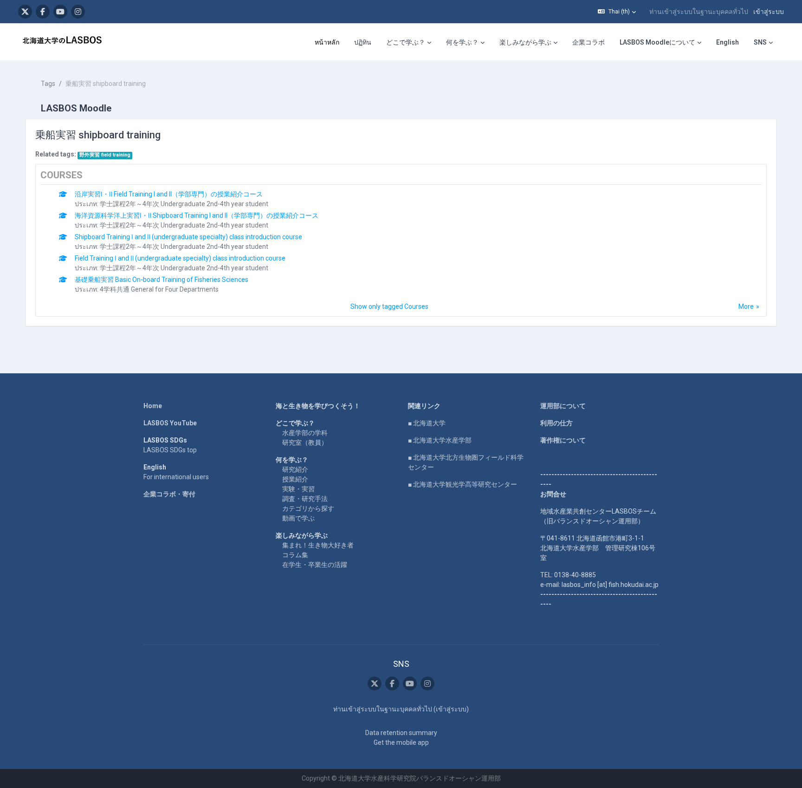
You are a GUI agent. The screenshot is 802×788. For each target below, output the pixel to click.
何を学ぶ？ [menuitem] (462, 42)
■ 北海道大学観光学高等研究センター (462, 484)
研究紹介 (295, 469)
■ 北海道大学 (427, 423)
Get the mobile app (401, 742)
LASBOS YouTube (170, 423)
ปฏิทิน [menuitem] (362, 42)
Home (152, 406)
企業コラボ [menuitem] (588, 42)
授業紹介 (295, 479)
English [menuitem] (727, 42)
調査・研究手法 (305, 498)
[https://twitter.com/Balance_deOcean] (25, 12)
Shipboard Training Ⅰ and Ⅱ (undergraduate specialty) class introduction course (188, 237)
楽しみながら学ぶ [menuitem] (525, 42)
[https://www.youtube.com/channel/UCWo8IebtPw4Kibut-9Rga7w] (60, 12)
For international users (176, 477)
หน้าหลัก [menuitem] (327, 42)
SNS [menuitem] (760, 42)
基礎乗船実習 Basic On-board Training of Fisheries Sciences (161, 279)
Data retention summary (401, 732)
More (746, 306)
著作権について (563, 440)
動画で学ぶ (298, 518)
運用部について (563, 406)
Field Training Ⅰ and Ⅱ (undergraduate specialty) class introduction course (180, 258)
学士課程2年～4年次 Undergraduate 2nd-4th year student (184, 204)
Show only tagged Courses (389, 306)
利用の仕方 (556, 423)
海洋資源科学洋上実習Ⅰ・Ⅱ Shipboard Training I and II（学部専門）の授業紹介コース (196, 215)
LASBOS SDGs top (170, 450)
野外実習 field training (104, 155)
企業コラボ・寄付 (169, 494)
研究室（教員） (305, 442)
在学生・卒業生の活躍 (314, 564)
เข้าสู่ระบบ (768, 11)
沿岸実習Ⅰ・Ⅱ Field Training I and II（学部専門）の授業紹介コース (169, 194)
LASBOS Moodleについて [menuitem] (657, 42)
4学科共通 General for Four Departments (159, 289)
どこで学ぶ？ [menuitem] (405, 42)
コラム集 (295, 555)
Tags (48, 83)
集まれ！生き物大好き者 (318, 545)
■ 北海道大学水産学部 (440, 440)
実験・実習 (298, 489)
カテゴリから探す (308, 508)
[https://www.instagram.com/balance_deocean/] (78, 12)
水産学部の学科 (305, 432)
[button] (617, 11)
